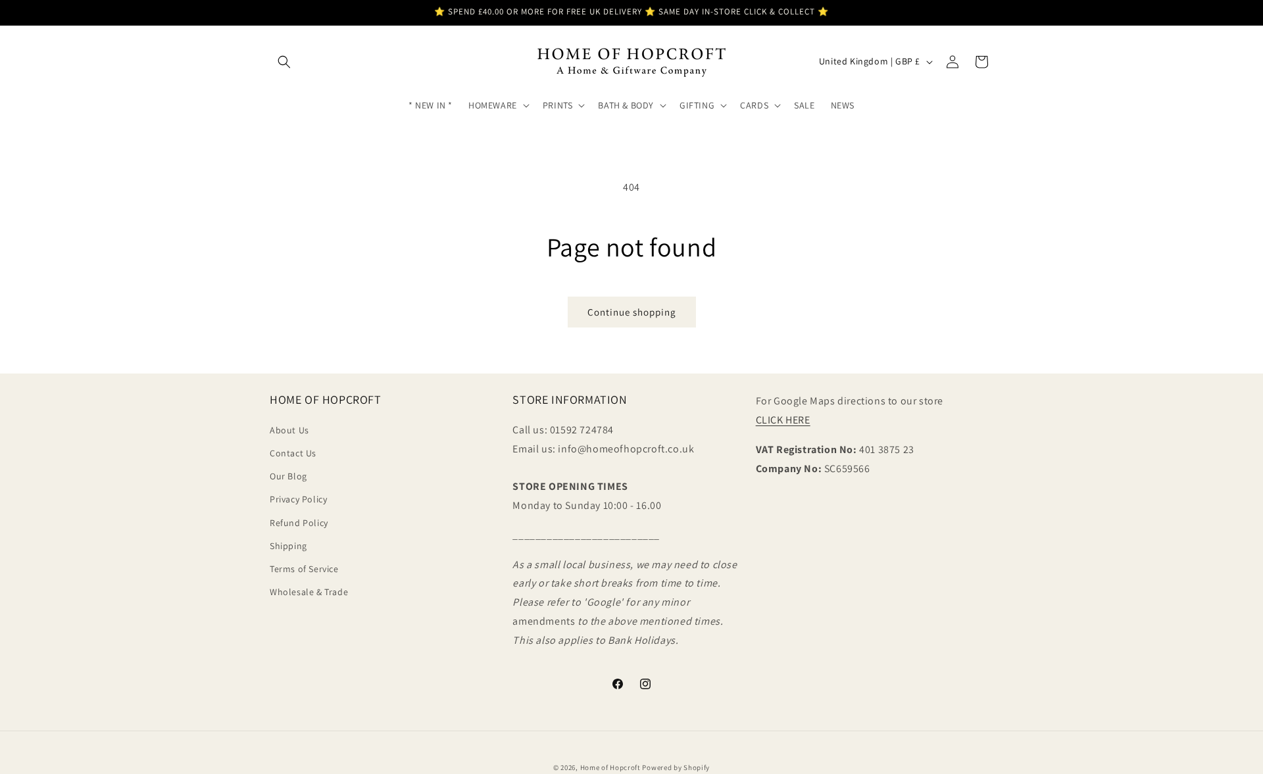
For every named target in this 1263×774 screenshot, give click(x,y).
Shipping (288, 546)
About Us (289, 430)
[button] (284, 61)
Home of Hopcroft (610, 767)
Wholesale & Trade (309, 592)
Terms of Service (304, 569)
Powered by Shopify (676, 767)
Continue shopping (631, 312)
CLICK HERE (783, 420)
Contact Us (293, 453)
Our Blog (288, 476)
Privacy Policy (298, 499)
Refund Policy (299, 523)
